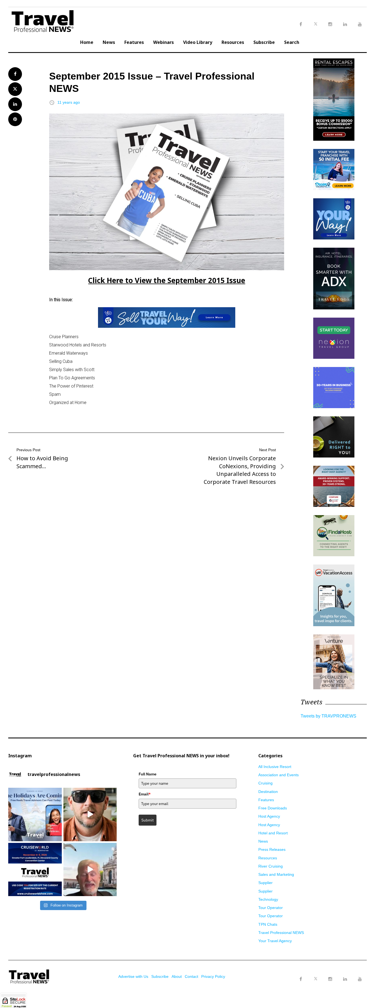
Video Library (197, 42)
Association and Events (278, 775)
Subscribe (264, 42)
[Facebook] (300, 979)
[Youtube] (360, 979)
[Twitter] (315, 974)
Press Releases (272, 849)
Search (291, 42)
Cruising (265, 783)
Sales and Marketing (276, 874)
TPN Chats (267, 924)
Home (86, 42)
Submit (147, 820)
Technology (268, 899)
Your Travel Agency (275, 941)
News (109, 42)
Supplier (265, 882)
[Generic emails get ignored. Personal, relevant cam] (90, 814)
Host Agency (269, 816)
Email (145, 794)
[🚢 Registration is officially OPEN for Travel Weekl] (35, 869)
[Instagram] (330, 979)
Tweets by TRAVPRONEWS (328, 716)
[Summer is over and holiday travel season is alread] (35, 814)
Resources (233, 42)
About (177, 976)
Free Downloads (272, 808)
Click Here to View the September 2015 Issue (166, 280)
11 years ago (68, 102)
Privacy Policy (213, 976)
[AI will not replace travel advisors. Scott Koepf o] (90, 869)
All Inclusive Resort (274, 766)
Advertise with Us (133, 976)
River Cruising (270, 866)
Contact (191, 976)
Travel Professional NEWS (281, 932)
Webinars (163, 42)
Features (134, 42)
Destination (268, 791)
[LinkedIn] (345, 979)
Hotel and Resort (273, 833)
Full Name (147, 774)
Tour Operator (270, 907)
